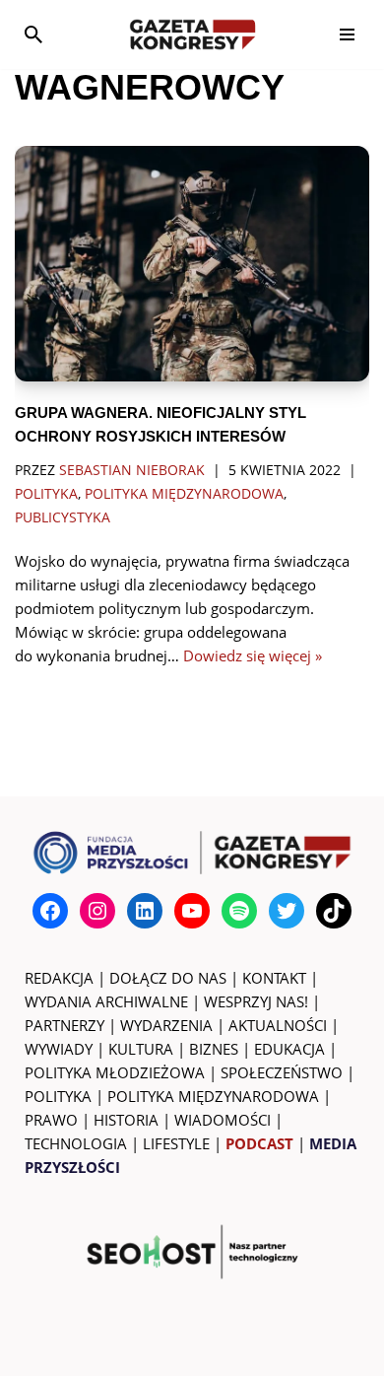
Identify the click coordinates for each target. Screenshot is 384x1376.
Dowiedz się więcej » (252, 655)
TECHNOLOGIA (76, 1143)
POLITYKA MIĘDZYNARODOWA (213, 1096)
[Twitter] (286, 911)
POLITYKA (58, 1096)
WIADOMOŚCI (222, 1120)
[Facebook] (50, 911)
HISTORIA (126, 1120)
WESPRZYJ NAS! (256, 1001)
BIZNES (213, 1049)
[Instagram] (97, 911)
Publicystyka (62, 517)
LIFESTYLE (176, 1143)
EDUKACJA (289, 1049)
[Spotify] (239, 911)
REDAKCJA (59, 978)
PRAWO (51, 1120)
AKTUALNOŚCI (277, 1025)
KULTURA (140, 1049)
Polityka (46, 494)
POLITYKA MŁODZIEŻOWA (115, 1072)
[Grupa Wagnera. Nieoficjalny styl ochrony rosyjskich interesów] (192, 264)
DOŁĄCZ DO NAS (167, 978)
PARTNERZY (64, 1025)
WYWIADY (59, 1049)
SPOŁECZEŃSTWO (282, 1072)
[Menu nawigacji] (347, 34)
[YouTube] (192, 911)
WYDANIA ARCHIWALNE (106, 1001)
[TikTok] (334, 911)
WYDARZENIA (166, 1025)
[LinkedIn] (144, 911)
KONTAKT (274, 978)
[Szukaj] (33, 34)
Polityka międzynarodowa (184, 494)
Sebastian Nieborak (132, 470)
